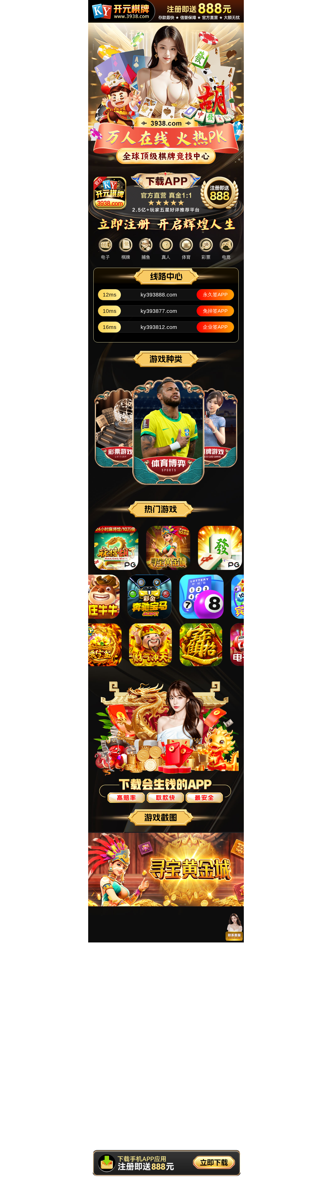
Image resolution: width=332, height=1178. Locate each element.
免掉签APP (215, 311)
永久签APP (215, 294)
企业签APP (215, 327)
